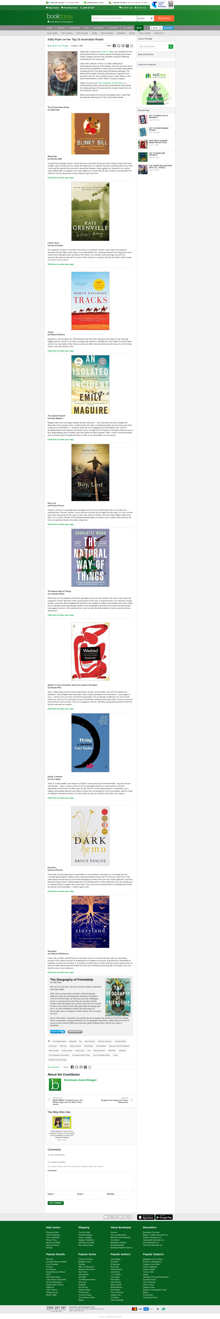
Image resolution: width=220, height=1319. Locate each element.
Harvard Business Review (55, 1272)
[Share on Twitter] (118, 45)
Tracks (115, 1055)
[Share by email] (131, 45)
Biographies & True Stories (153, 1259)
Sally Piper (112, 1051)
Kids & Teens (145, 33)
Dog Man (81, 1264)
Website (110, 1194)
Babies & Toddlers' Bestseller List (155, 1235)
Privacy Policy (51, 1240)
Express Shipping (84, 1237)
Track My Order (70, 8)
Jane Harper (115, 1277)
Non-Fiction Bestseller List (152, 1245)
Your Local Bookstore (118, 1235)
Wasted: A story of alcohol (57, 1060)
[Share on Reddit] (123, 45)
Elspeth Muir (88, 1046)
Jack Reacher (83, 1274)
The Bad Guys (83, 1292)
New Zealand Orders (85, 1245)
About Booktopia (121, 1227)
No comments (53, 1067)
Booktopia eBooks (117, 1245)
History (145, 1274)
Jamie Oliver (115, 1272)
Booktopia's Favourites (151, 1232)
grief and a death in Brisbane (119, 1046)
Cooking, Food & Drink (151, 1264)
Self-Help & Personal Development (156, 1277)
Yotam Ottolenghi (117, 1300)
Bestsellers (150, 1227)
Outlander (82, 1285)
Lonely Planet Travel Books (56, 1280)
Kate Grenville (54, 1051)
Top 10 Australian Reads (101, 1055)
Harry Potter (82, 1272)
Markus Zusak (116, 1285)
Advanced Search (52, 1245)
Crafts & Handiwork (150, 1267)
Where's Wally (51, 1295)
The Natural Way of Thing (81, 1055)
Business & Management (152, 1262)
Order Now (57, 1031)
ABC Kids (49, 1259)
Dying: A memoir (75, 1046)
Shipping (83, 1227)
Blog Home (52, 33)
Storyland (122, 1051)
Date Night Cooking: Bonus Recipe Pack (158, 142)
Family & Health (149, 1269)
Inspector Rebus (84, 1290)
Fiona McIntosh (116, 1269)
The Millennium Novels (86, 1280)
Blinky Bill (72, 1041)
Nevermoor (82, 1282)
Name (51, 1194)
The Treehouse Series (86, 1297)
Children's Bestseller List (152, 1237)
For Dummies (51, 1269)
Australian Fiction (149, 1280)
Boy (80, 1041)
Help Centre (53, 8)
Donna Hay (115, 1267)
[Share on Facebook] (114, 45)
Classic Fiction (148, 1285)
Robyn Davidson (99, 1051)
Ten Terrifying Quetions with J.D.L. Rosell (160, 167)
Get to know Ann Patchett (157, 154)
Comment (52, 1170)
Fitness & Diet (148, 1272)
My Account (141, 8)
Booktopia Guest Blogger (59, 46)
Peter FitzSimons (117, 1292)
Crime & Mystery (149, 1282)
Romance (121, 33)
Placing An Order (52, 1232)
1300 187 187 (88, 8)
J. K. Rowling (115, 1274)
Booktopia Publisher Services (121, 1248)
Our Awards (115, 1240)
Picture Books (148, 1295)
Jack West (82, 1277)
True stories (107, 33)
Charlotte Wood (120, 1041)
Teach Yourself (51, 1290)
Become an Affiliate (53, 1243)
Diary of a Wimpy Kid (86, 1267)
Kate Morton (115, 1280)
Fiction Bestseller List (151, 1243)
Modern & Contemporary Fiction (154, 1290)
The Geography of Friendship (59, 1055)
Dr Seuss (49, 1267)
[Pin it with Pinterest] (127, 45)
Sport (132, 33)
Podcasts (159, 33)
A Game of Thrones (85, 1259)
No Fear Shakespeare (54, 1282)
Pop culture (82, 33)
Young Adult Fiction (150, 1297)
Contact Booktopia (53, 1235)
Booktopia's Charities (118, 1243)
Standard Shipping (85, 1235)
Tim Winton (115, 1297)
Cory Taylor (53, 1046)
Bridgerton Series (84, 1262)
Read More (75, 1031)
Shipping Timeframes (86, 1240)
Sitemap (49, 1248)
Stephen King (116, 1295)
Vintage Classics (52, 1292)
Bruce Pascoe (90, 1041)
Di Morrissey (115, 1264)
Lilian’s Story (79, 1051)
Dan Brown (115, 1262)
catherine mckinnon (105, 1041)
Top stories (67, 33)
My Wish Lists (127, 8)
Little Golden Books (53, 1277)
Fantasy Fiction (148, 1287)
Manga (145, 1292)
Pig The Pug (83, 1287)
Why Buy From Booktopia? (120, 1237)
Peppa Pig (50, 1287)
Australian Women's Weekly (56, 1262)
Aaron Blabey (116, 1259)
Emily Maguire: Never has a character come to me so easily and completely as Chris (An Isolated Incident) (61, 1135)
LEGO (48, 1274)
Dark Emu (63, 1046)
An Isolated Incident (59, 1041)
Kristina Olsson (67, 1051)
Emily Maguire (101, 1046)
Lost (88, 1051)
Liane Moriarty (116, 1282)
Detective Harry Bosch (86, 1269)
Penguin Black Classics (55, 1285)
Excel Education (52, 1264)
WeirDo (81, 1300)
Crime (94, 33)
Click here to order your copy (61, 798)
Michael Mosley (116, 1287)
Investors (114, 1232)
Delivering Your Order (86, 1243)
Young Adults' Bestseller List (153, 1240)
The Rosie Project (85, 1295)
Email (80, 1194)
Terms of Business (53, 1237)
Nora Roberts (115, 1290)
